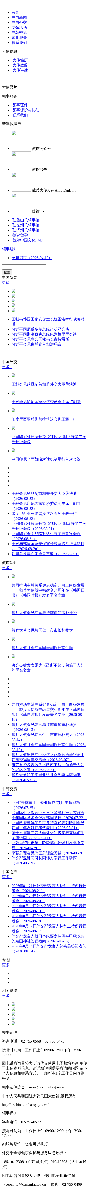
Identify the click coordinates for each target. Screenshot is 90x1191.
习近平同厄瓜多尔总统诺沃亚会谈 (40, 329)
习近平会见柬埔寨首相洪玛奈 (36, 344)
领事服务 (19, 37)
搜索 (7, 272)
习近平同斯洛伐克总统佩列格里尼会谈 (44, 334)
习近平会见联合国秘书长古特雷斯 (40, 339)
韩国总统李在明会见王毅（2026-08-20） (45, 554)
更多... (7, 282)
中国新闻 (19, 17)
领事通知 (9, 249)
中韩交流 (19, 32)
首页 (15, 12)
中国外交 (19, 22)
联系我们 (19, 42)
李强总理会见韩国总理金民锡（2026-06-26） (49, 853)
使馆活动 (19, 27)
